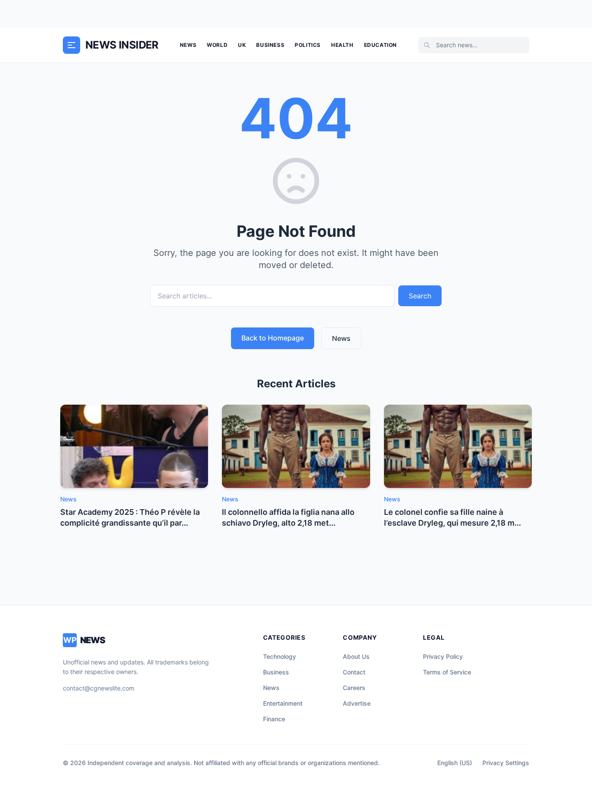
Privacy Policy (443, 656)
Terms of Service (447, 672)
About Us (356, 656)
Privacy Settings (505, 762)
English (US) (454, 762)
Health (342, 45)
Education (380, 45)
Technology (279, 656)
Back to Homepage (272, 338)
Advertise (357, 703)
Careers (354, 687)
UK (242, 45)
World (217, 45)
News (188, 45)
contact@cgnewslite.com (98, 688)
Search (420, 295)
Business (270, 45)
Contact (354, 672)
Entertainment (283, 703)
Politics (308, 45)
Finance (274, 719)
